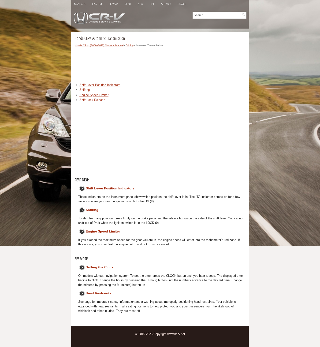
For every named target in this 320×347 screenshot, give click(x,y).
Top (152, 4)
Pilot (128, 4)
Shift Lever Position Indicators (99, 85)
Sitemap (166, 4)
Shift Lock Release (92, 100)
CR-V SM (113, 4)
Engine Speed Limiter (93, 95)
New (140, 4)
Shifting (84, 90)
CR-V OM (97, 4)
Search (182, 4)
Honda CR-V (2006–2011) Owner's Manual (99, 45)
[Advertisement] (160, 66)
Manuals (79, 4)
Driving (130, 45)
